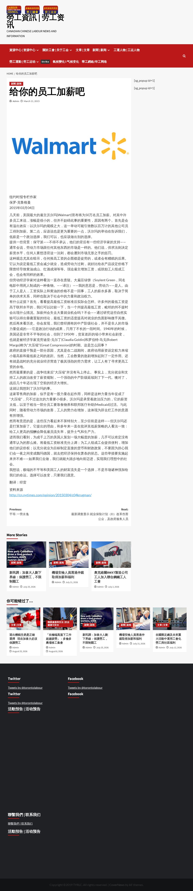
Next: (99, 514)
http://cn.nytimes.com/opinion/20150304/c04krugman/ (50, 495)
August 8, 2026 (56, 651)
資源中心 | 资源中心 (22, 50)
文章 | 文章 (83, 50)
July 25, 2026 (29, 586)
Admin (16, 101)
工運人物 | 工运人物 (127, 50)
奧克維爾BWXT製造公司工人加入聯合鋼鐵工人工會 (111, 577)
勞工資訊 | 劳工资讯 (35, 21)
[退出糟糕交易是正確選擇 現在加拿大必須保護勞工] (23, 618)
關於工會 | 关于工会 (56, 50)
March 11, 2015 (32, 101)
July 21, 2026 (72, 582)
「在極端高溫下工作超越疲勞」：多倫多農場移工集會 (58, 639)
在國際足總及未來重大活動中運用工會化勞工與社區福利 (168, 639)
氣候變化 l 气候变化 (66, 62)
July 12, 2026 (175, 647)
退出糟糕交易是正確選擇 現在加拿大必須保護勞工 (23, 639)
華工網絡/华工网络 (94, 62)
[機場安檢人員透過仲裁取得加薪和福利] (69, 554)
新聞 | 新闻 (99, 50)
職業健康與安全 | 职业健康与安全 (58, 624)
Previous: (19, 511)
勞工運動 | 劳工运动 (29, 62)
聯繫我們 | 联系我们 (20, 823)
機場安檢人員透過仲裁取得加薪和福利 (68, 574)
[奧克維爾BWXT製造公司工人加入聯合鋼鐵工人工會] (111, 554)
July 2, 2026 (113, 586)
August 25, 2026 (19, 651)
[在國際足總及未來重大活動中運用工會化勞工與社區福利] (170, 618)
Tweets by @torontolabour (25, 687)
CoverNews (117, 884)
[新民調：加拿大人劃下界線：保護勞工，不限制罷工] (26, 554)
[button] (184, 56)
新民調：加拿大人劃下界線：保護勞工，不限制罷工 (25, 577)
